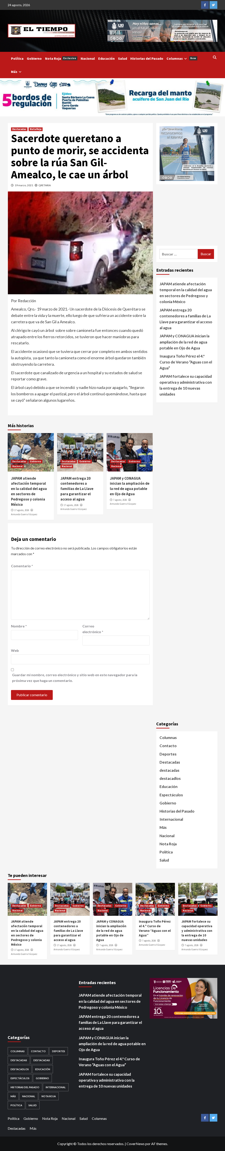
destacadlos (170, 778)
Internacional (171, 819)
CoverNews (136, 1144)
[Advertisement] (187, 215)
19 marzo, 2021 (24, 185)
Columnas (181, 58)
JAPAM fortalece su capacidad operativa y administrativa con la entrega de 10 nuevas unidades (186, 385)
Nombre (19, 626)
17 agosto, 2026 (21, 510)
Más (14, 71)
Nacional (88, 58)
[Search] (215, 57)
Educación (106, 58)
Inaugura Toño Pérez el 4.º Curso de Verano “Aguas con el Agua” (186, 362)
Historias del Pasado (146, 58)
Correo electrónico (92, 629)
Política (17, 58)
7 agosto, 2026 (120, 499)
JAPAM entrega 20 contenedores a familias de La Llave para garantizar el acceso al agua (76, 489)
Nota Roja (60, 58)
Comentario (22, 566)
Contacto (168, 745)
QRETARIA (44, 185)
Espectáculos (171, 795)
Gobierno (34, 58)
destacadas (169, 770)
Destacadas (19, 129)
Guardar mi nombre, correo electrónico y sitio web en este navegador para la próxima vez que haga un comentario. (74, 678)
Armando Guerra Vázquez (24, 514)
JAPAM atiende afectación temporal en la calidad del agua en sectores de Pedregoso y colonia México (29, 491)
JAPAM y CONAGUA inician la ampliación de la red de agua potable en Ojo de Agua (129, 486)
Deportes (168, 754)
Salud (122, 58)
